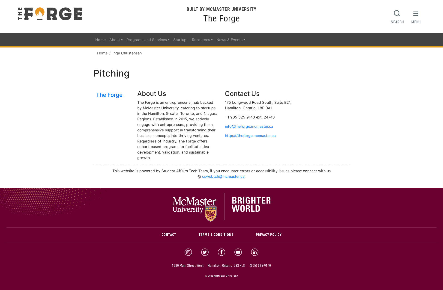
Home (102, 53)
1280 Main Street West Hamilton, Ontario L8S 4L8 (208, 265)
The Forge (221, 18)
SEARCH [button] (397, 22)
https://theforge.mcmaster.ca (250, 135)
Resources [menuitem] (201, 39)
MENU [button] (416, 22)
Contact (169, 235)
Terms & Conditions (216, 235)
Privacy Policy (269, 235)
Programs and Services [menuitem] (146, 39)
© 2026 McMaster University (221, 275)
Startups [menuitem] (180, 39)
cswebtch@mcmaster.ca (223, 176)
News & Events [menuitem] (229, 39)
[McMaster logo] (222, 220)
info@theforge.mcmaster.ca (249, 126)
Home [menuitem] (100, 39)
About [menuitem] (114, 39)
